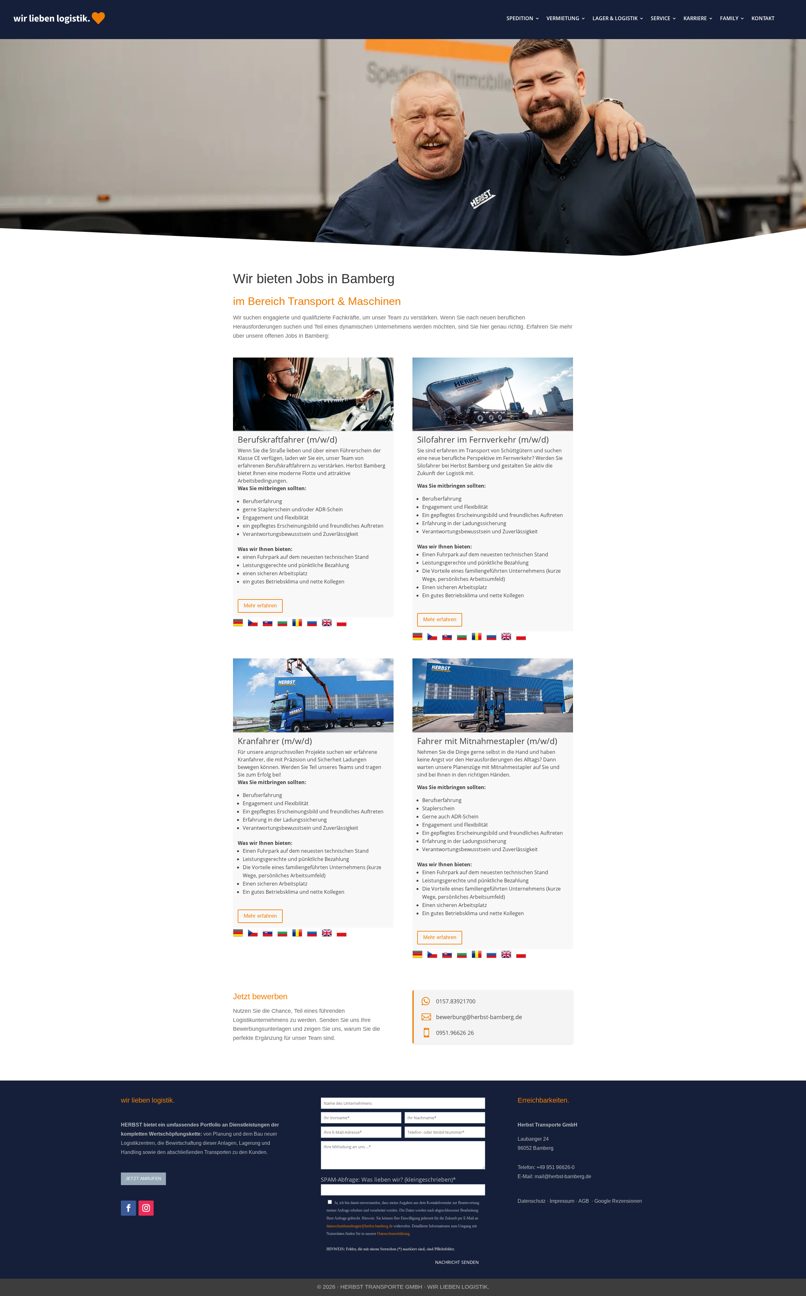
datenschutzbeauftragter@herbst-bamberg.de (359, 1226)
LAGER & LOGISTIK (615, 18)
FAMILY (729, 18)
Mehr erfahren (260, 606)
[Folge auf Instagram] (146, 1208)
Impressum (562, 1201)
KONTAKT (763, 18)
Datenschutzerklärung (393, 1233)
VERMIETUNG (563, 18)
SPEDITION (520, 18)
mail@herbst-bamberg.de (563, 1176)
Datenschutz (532, 1201)
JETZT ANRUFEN (143, 1178)
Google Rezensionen (618, 1201)
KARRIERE (695, 18)
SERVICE (660, 18)
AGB (583, 1201)
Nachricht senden (457, 1262)
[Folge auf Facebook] (128, 1208)
